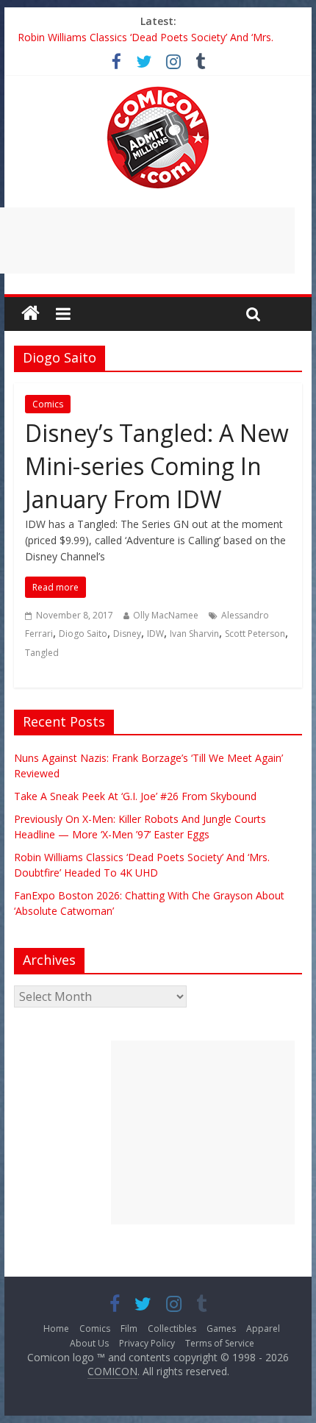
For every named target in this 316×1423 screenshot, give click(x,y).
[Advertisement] (203, 1132)
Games (221, 1328)
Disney (127, 633)
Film (129, 1328)
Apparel (263, 1328)
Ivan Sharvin (194, 633)
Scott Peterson (255, 633)
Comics (47, 404)
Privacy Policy (147, 1343)
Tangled (42, 652)
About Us (89, 1343)
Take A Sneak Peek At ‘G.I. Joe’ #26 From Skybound (135, 796)
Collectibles (172, 1328)
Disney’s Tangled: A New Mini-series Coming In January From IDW (157, 466)
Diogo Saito (83, 633)
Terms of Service (219, 1343)
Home (56, 1328)
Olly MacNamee (165, 615)
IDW (155, 633)
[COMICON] (158, 91)
